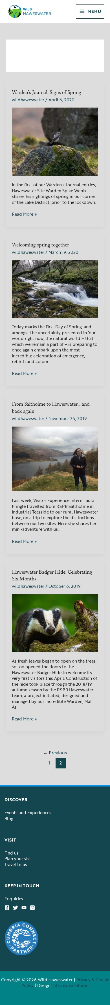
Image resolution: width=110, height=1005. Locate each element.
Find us (12, 853)
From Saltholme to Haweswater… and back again (51, 407)
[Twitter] (15, 907)
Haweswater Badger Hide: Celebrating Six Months (52, 575)
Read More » (24, 214)
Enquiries (14, 898)
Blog (9, 818)
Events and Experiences (28, 812)
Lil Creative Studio (70, 985)
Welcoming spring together (40, 244)
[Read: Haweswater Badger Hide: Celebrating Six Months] (55, 622)
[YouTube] (24, 907)
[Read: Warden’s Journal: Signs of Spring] (55, 141)
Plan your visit (18, 858)
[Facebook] (7, 907)
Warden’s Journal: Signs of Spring (46, 91)
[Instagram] (32, 907)
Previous (55, 752)
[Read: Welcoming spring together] (55, 288)
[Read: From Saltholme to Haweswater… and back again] (55, 458)
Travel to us (16, 864)
